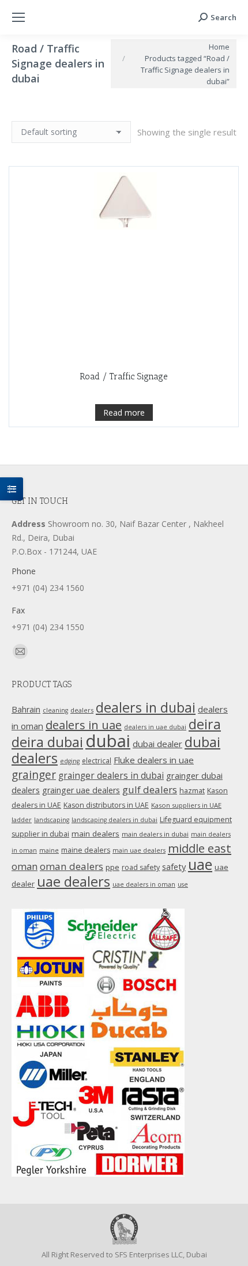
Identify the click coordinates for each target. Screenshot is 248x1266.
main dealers (95, 833)
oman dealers (71, 866)
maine (49, 850)
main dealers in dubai (155, 834)
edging (70, 761)
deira (205, 724)
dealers (81, 710)
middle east (199, 848)
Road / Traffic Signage (124, 376)
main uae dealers (139, 850)
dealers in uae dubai (155, 727)
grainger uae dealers (81, 790)
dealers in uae (84, 725)
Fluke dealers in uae (154, 760)
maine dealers (85, 850)
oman (24, 866)
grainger (34, 774)
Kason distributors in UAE (106, 805)
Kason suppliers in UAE (186, 805)
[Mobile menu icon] (18, 17)
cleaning (55, 710)
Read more (124, 412)
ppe (112, 867)
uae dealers (73, 881)
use (183, 884)
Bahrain (26, 709)
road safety (141, 867)
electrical (96, 760)
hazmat (192, 791)
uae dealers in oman (143, 884)
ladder (22, 819)
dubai (107, 740)
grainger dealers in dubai (111, 776)
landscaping (51, 820)
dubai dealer (157, 743)
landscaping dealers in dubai (114, 820)
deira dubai (47, 742)
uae (200, 864)
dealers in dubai (146, 707)
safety (174, 866)
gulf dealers (149, 789)
